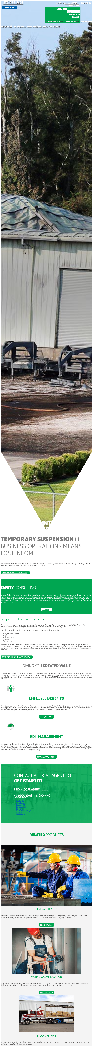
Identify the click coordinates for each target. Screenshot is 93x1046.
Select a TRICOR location (21, 797)
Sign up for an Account (54, 21)
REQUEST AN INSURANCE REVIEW (16, 657)
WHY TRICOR (34, 26)
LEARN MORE (46, 925)
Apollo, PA (20, 801)
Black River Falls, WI (24, 811)
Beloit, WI (19, 809)
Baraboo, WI (21, 807)
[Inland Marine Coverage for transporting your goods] (46, 1032)
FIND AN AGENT (51, 26)
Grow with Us (86, 3)
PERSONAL (20, 26)
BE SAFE (45, 610)
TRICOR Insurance (9, 8)
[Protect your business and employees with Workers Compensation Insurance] (46, 973)
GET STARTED (46, 717)
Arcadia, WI (20, 803)
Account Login (73, 6)
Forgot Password (72, 21)
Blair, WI (19, 813)
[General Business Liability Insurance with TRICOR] (46, 905)
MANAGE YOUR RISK (45, 757)
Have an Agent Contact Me (14, 573)
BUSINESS (6, 26)
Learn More (46, 992)
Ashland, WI (20, 805)
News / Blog (61, 3)
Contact (73, 3)
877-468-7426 (13, 3)
